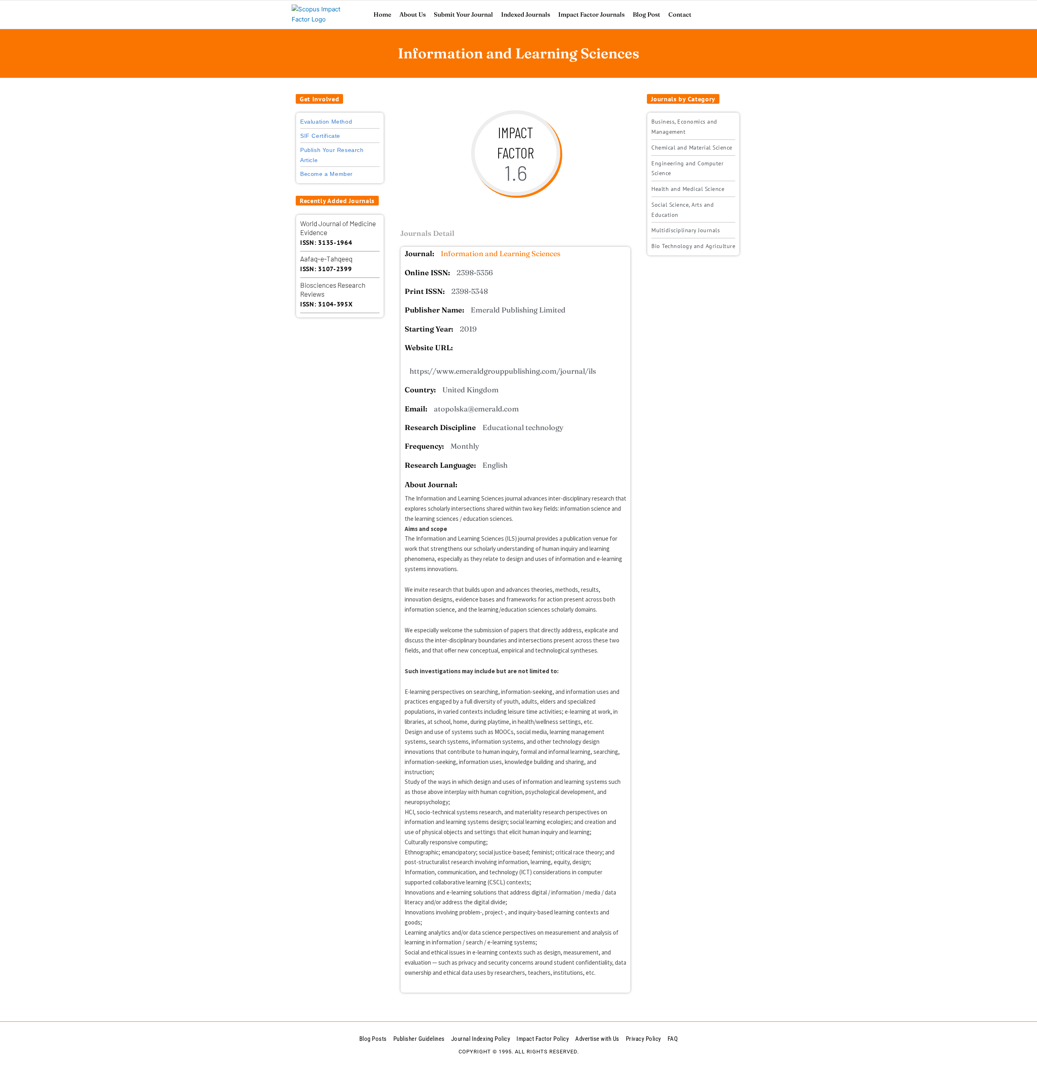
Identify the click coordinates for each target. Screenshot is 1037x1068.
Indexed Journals (525, 14)
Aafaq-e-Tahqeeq (326, 259)
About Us (412, 14)
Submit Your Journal (463, 14)
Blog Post (646, 14)
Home (382, 14)
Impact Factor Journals (591, 14)
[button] (319, 99)
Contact (679, 14)
